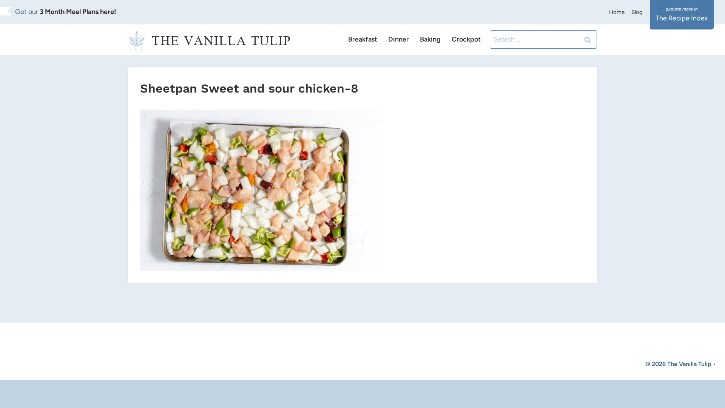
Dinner (398, 39)
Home (617, 12)
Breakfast (362, 39)
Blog (637, 12)
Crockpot (466, 39)
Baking (430, 39)
